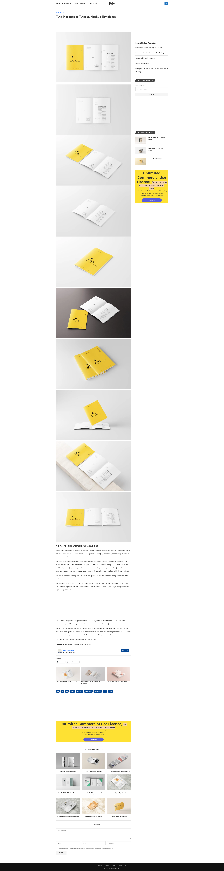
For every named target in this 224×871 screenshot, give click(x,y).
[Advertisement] (93, 25)
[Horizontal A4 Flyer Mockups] (119, 806)
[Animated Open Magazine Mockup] (119, 782)
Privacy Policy (110, 865)
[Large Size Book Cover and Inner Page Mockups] (94, 782)
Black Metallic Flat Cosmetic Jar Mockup (149, 53)
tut (105, 691)
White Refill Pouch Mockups (145, 58)
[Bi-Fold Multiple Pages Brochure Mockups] (93, 674)
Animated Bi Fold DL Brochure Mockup (68, 816)
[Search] (166, 3)
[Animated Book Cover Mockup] (94, 806)
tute (110, 691)
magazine (98, 691)
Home (58, 3)
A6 (67, 691)
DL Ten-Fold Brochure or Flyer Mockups (119, 771)
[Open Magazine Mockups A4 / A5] (68, 674)
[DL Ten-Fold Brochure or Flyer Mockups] (119, 761)
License (82, 3)
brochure (88, 691)
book (72, 691)
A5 (62, 691)
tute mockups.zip (69, 650)
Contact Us (92, 3)
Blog (76, 3)
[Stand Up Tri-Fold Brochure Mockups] (68, 782)
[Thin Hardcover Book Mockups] (118, 674)
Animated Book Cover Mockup (93, 816)
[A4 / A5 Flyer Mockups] (140, 161)
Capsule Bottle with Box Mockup (155, 149)
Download (125, 650)
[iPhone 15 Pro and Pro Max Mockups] (140, 140)
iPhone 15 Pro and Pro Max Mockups (156, 138)
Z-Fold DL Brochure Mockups (93, 771)
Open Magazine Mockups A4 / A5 (67, 681)
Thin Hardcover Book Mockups (117, 681)
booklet (79, 691)
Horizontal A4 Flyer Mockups (119, 816)
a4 (58, 691)
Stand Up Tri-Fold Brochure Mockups (68, 793)
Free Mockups (66, 3)
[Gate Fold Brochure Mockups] (68, 761)
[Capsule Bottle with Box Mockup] (140, 150)
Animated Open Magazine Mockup (119, 793)
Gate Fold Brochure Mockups (68, 771)
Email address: (140, 86)
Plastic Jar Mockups (142, 63)
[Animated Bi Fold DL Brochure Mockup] (68, 806)
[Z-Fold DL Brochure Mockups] (94, 761)
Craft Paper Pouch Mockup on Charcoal (149, 48)
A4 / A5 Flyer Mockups (155, 159)
